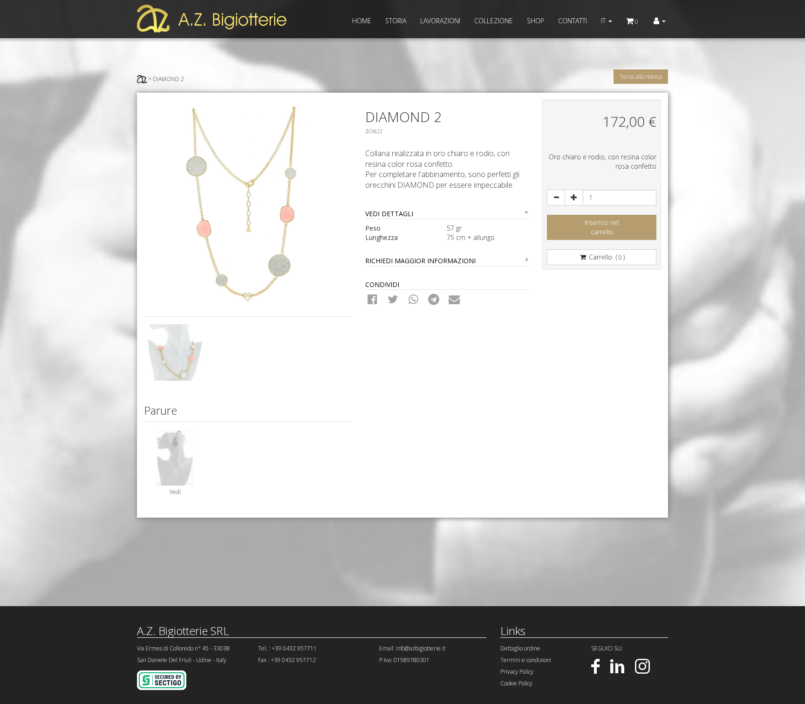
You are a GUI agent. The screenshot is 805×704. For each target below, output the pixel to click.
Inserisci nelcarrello (602, 227)
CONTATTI (572, 20)
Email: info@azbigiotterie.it (412, 648)
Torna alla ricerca (641, 77)
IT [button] (604, 20)
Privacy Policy (516, 672)
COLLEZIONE (493, 20)
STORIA (395, 20)
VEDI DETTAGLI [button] (389, 213)
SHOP (535, 20)
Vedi (175, 492)
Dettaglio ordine (520, 648)
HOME (361, 20)
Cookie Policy (516, 683)
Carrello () (606, 257)
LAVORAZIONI (440, 20)
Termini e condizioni (525, 660)
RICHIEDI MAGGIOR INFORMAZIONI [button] (420, 260)
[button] (660, 21)
